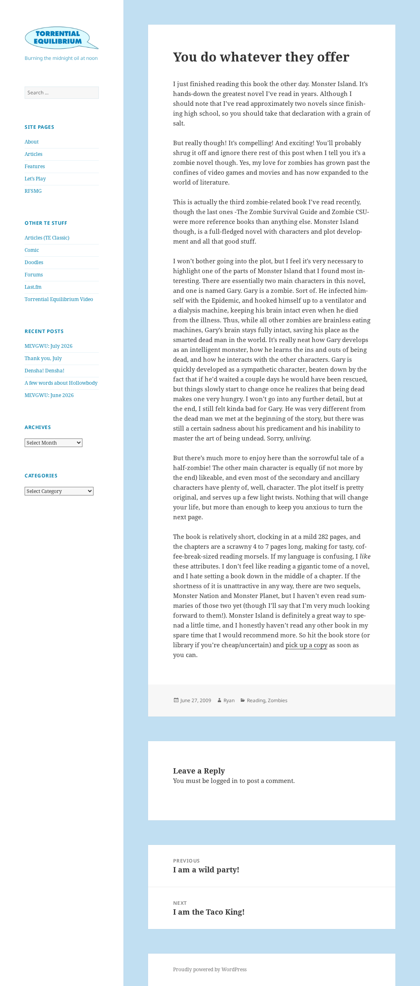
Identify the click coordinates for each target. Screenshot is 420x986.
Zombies (278, 700)
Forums (34, 274)
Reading (256, 700)
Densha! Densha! (44, 370)
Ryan (229, 700)
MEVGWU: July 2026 (49, 345)
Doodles (34, 262)
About (32, 141)
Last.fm (33, 286)
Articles (33, 154)
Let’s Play (35, 178)
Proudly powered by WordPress (210, 969)
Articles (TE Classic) (47, 237)
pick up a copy (306, 645)
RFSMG (33, 190)
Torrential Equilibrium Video (59, 299)
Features (35, 166)
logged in (224, 780)
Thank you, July (43, 358)
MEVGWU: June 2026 (49, 395)
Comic (32, 250)
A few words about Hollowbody (61, 382)
